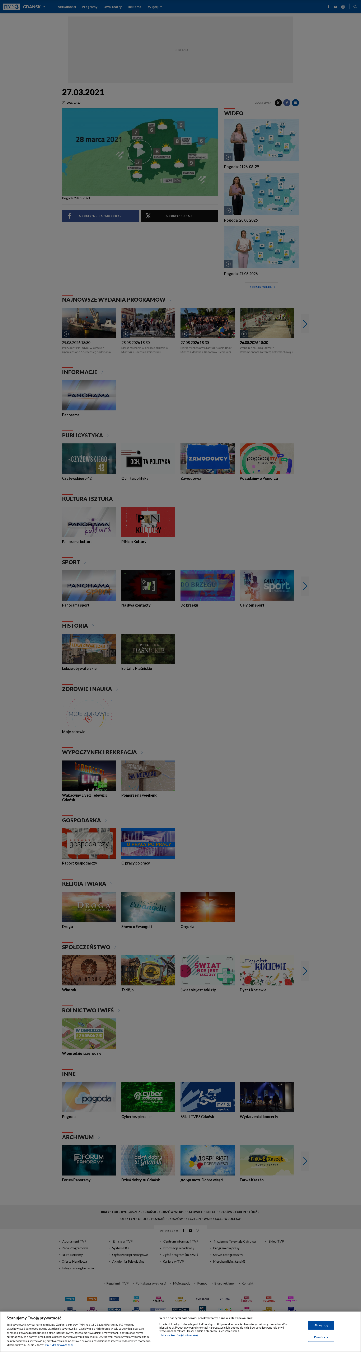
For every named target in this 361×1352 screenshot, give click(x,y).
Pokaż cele (321, 1337)
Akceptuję (321, 1325)
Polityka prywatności (59, 1345)
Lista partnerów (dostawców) (178, 1335)
